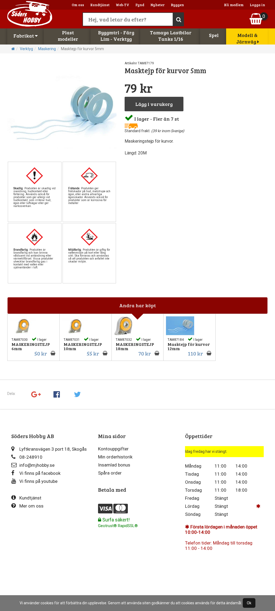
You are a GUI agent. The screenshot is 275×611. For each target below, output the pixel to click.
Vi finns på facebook (39, 473)
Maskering (47, 49)
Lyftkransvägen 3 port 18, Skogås (53, 449)
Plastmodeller (68, 35)
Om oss (78, 4)
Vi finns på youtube (38, 481)
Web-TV (122, 4)
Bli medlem (234, 4)
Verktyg (26, 49)
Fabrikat (24, 35)
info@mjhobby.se (37, 465)
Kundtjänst (100, 4)
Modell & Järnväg (247, 38)
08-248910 (30, 457)
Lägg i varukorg (154, 104)
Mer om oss (31, 506)
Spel (214, 35)
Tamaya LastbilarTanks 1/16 (170, 35)
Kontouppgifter (113, 448)
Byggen (177, 4)
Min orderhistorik (115, 457)
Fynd (139, 4)
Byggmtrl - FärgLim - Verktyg (116, 35)
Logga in (257, 4)
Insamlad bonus (114, 465)
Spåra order (110, 473)
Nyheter (157, 4)
